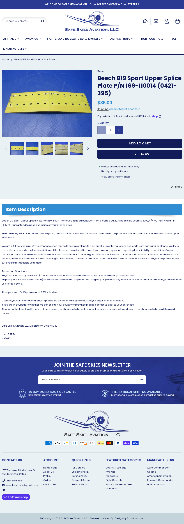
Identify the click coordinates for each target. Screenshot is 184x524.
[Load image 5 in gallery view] (76, 148)
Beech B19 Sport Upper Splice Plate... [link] (35, 59)
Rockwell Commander (160, 480)
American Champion (159, 476)
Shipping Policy (80, 472)
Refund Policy (79, 476)
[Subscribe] (142, 379)
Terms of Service (81, 480)
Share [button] (178, 186)
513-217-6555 (14, 480)
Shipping (103, 109)
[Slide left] (6, 148)
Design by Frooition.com (129, 518)
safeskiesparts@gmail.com (22, 485)
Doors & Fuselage (116, 467)
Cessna (151, 472)
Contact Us (49, 484)
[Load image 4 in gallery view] (61, 148)
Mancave (111, 488)
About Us (48, 472)
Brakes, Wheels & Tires (119, 484)
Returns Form (79, 484)
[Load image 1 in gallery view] (17, 148)
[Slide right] (88, 148)
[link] (46, 393)
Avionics (110, 472)
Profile (47, 476)
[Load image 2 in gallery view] (32, 148)
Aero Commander (158, 467)
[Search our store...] (43, 21)
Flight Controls (114, 480)
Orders (47, 480)
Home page (50, 467)
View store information (115, 177)
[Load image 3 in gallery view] (47, 148)
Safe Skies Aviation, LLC (74, 518)
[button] (177, 21)
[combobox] (24, 21)
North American (156, 484)
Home (5, 59)
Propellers (112, 476)
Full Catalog (78, 467)
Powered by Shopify (101, 518)
